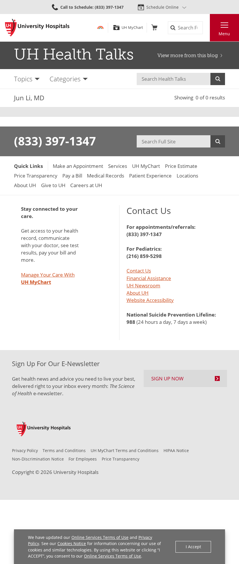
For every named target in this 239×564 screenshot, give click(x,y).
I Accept (193, 546)
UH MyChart (132, 27)
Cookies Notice (71, 543)
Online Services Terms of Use (100, 537)
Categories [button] (65, 78)
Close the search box (206, 27)
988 (130, 322)
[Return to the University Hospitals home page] (37, 27)
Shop (154, 27)
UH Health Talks (74, 54)
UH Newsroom (143, 285)
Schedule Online (162, 7)
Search (217, 79)
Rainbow (100, 27)
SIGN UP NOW (167, 378)
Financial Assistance (148, 278)
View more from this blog (187, 55)
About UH (137, 292)
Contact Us (138, 270)
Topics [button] (23, 78)
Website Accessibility (150, 300)
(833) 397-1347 (55, 141)
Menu (224, 33)
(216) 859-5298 (144, 256)
